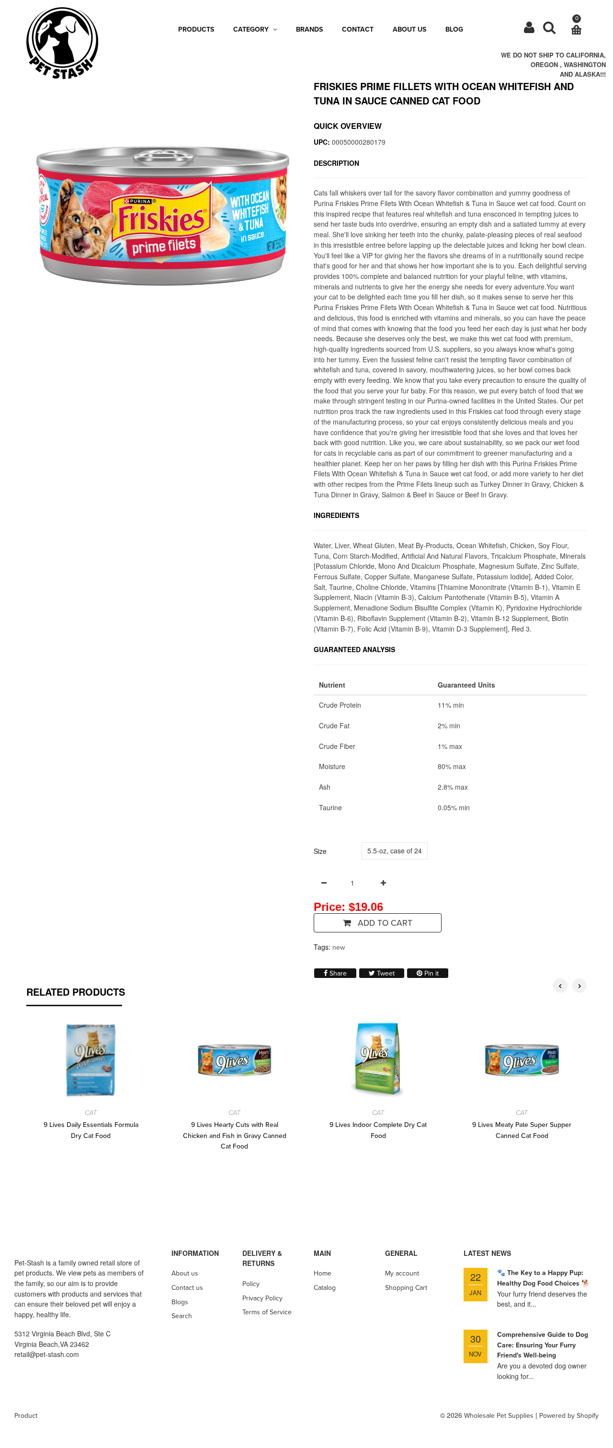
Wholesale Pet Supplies (499, 1416)
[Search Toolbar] (549, 30)
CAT (91, 1113)
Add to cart (383, 923)
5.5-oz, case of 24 (394, 850)
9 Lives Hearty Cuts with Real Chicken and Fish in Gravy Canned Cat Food (234, 1135)
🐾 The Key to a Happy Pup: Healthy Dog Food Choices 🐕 (543, 1278)
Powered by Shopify (569, 1416)
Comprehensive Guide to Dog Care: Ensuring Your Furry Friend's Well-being (542, 1345)
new (338, 947)
